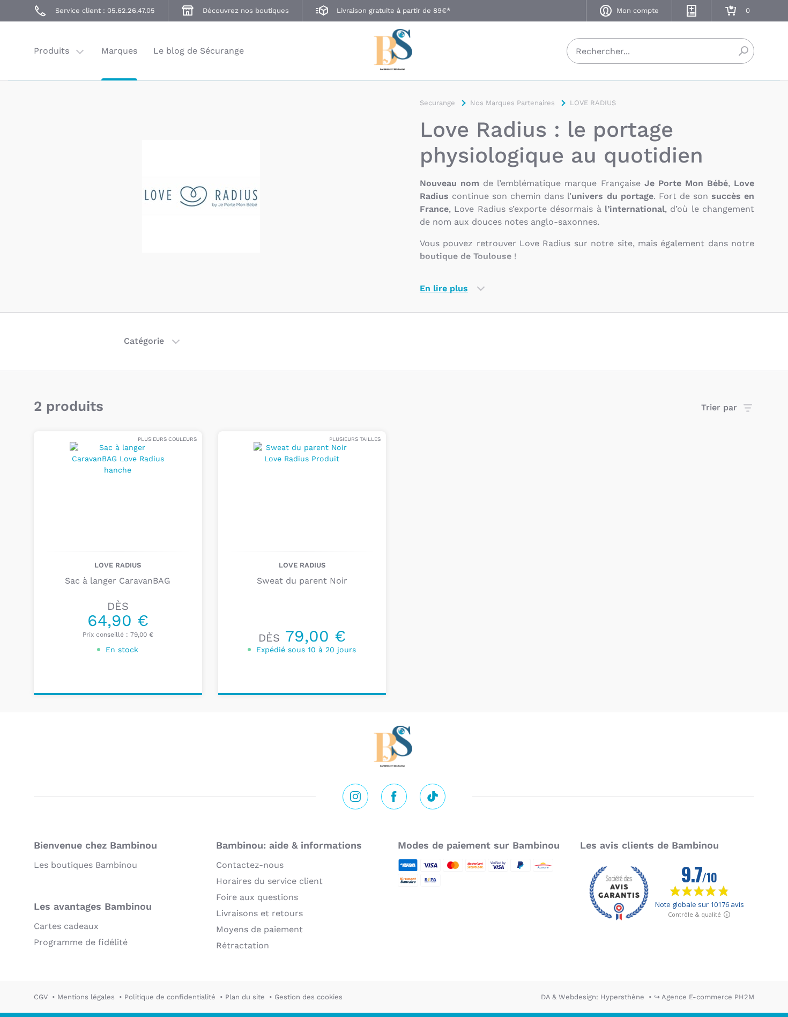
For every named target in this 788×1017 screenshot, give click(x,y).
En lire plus (444, 288)
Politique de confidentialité (169, 997)
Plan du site (245, 997)
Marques (119, 51)
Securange (394, 49)
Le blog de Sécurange (198, 51)
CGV (41, 997)
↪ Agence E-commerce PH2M (704, 997)
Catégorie (144, 341)
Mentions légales (86, 997)
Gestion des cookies (308, 997)
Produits (51, 51)
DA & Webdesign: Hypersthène (592, 997)
